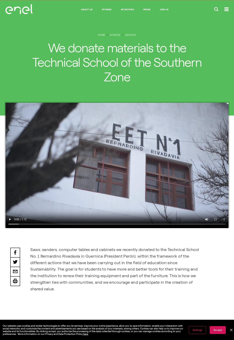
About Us (87, 9)
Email (15, 272)
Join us (164, 9)
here (85, 334)
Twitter (15, 262)
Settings (197, 330)
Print (15, 281)
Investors (127, 9)
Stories (107, 9)
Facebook (15, 253)
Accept (218, 330)
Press (146, 9)
